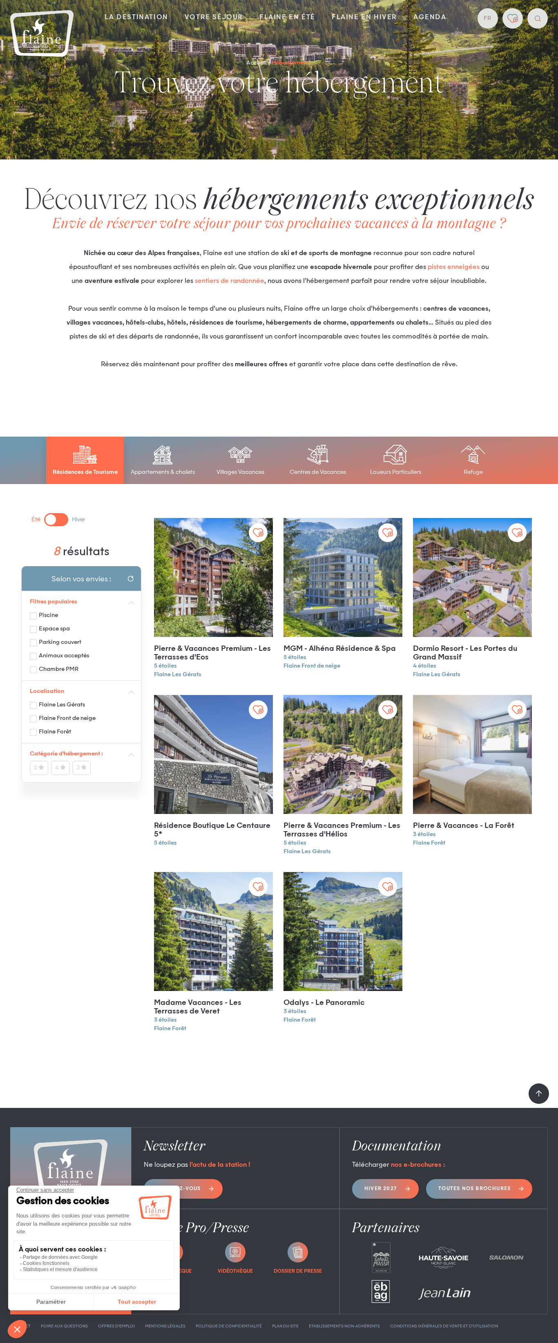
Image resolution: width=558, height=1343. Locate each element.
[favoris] (512, 18)
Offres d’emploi (116, 1326)
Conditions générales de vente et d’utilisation (444, 1326)
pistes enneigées (454, 267)
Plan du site (285, 1326)
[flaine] (42, 34)
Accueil (256, 63)
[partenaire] (381, 1257)
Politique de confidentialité (229, 1326)
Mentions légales (165, 1326)
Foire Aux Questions (64, 1326)
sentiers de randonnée (229, 281)
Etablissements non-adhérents (344, 1326)
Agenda (429, 17)
